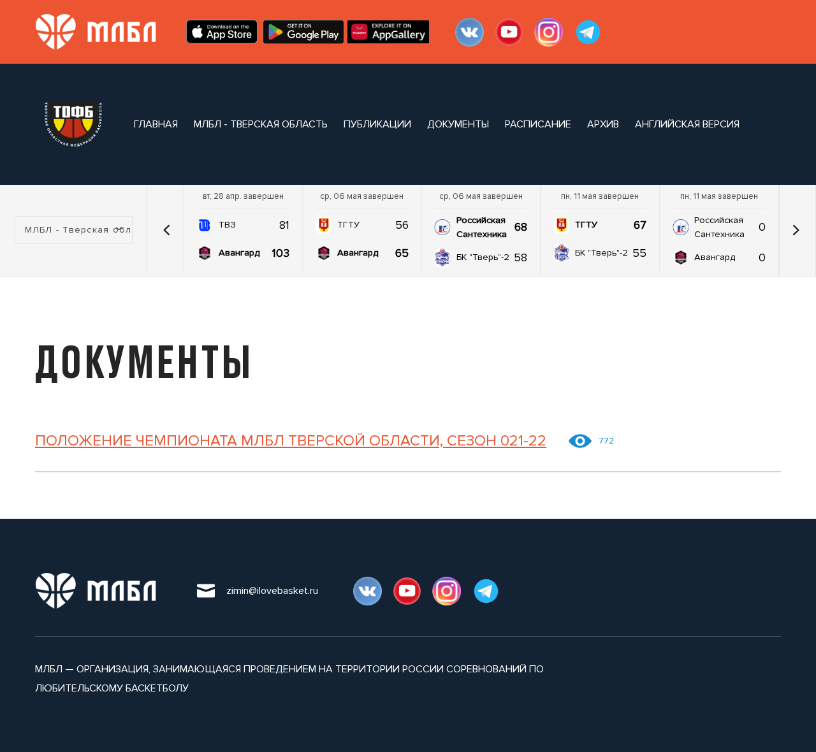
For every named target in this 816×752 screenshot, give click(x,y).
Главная (156, 124)
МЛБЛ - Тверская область (261, 124)
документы (458, 124)
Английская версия (687, 124)
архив (603, 124)
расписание (538, 124)
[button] (167, 230)
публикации (377, 124)
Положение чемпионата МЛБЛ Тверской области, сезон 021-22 (290, 440)
